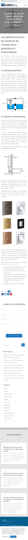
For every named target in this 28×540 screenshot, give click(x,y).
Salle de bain (7, 408)
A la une (6, 388)
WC (9, 291)
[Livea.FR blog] (9, 5)
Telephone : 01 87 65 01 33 (17, 525)
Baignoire (6, 410)
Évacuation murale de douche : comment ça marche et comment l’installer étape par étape (14, 378)
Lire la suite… (7, 461)
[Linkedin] (8, 294)
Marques (6, 399)
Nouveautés (7, 402)
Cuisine (5, 391)
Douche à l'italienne (9, 415)
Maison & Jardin (8, 396)
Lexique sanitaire (8, 394)
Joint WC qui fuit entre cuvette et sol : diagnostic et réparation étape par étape (13, 499)
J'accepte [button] (13, 536)
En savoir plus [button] (5, 536)
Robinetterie (7, 405)
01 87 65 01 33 (13, 1)
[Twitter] (5, 294)
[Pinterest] (11, 294)
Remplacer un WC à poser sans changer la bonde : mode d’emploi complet (13, 449)
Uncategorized (7, 418)
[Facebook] (2, 294)
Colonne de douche (9, 413)
